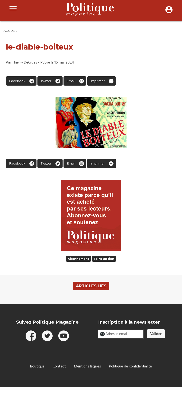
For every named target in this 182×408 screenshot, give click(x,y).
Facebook (17, 81)
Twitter (46, 81)
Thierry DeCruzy (24, 63)
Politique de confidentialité (130, 366)
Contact (59, 366)
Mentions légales (87, 366)
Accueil (10, 30)
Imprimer (98, 81)
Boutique (37, 366)
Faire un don (104, 259)
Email (71, 81)
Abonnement (78, 259)
